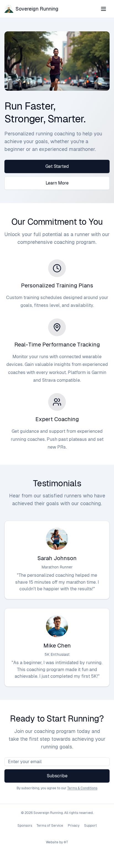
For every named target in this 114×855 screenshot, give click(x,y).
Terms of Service (50, 826)
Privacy (73, 826)
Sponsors (24, 826)
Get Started (57, 166)
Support (90, 826)
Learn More (57, 183)
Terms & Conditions (82, 788)
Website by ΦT (57, 842)
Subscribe (57, 775)
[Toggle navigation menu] (103, 9)
